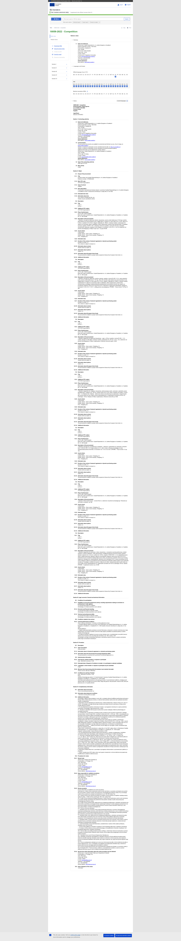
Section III (54, 71)
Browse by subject (94, 22)
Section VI (54, 78)
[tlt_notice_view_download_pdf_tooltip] (74, 86)
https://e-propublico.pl (115, 147)
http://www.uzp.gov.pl (91, 771)
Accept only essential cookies (123, 935)
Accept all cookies (108, 935)
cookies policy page (75, 935)
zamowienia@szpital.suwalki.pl (88, 56)
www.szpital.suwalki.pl (89, 62)
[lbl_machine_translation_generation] (87, 91)
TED (51, 27)
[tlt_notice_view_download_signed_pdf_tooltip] (115, 76)
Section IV (54, 75)
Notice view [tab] (53, 36)
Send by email (57, 54)
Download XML (58, 46)
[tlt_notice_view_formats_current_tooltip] (127, 101)
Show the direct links (59, 48)
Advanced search (76, 22)
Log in (121, 4)
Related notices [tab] (54, 39)
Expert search (85, 22)
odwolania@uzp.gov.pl (86, 766)
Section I (54, 64)
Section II (54, 67)
